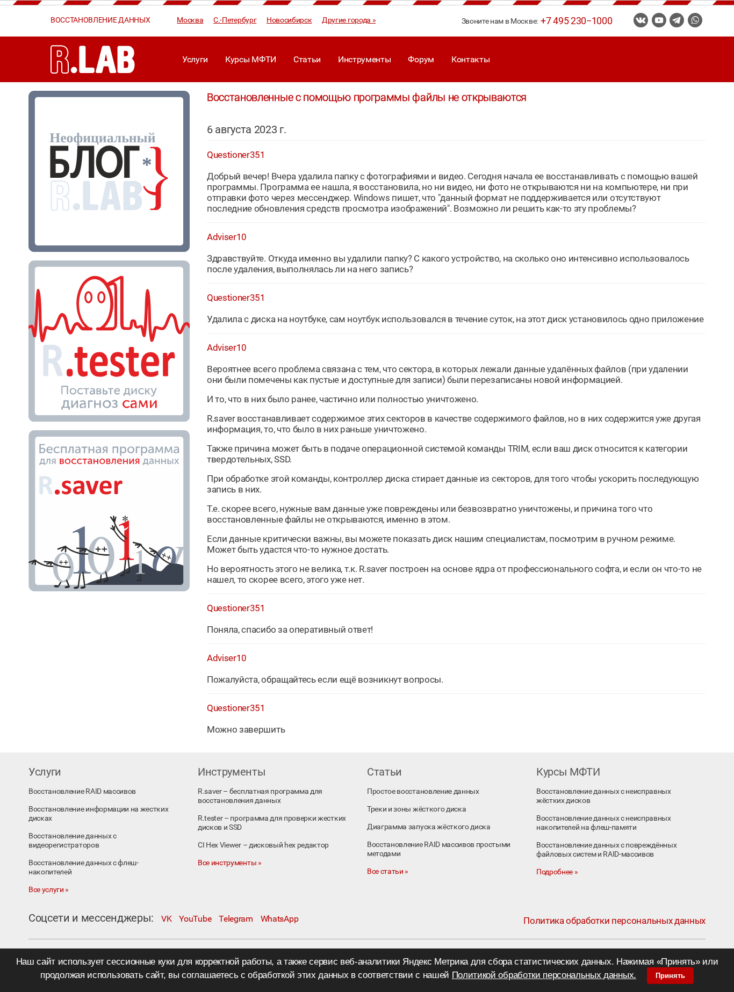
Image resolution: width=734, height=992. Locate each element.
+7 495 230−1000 (576, 21)
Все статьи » (387, 871)
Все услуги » (48, 889)
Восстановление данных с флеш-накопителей (83, 867)
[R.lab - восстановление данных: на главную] (93, 59)
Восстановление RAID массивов (82, 791)
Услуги (195, 59)
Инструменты (364, 59)
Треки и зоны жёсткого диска (416, 809)
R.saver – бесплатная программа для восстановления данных (260, 796)
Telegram (236, 919)
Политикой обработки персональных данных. (544, 975)
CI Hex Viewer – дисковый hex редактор (263, 845)
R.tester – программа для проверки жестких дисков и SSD (272, 823)
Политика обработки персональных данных (614, 920)
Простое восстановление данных (423, 791)
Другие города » (349, 20)
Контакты (470, 59)
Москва (190, 20)
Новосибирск (289, 20)
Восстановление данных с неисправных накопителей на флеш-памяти (603, 823)
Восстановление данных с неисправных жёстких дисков (603, 796)
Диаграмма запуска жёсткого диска (429, 826)
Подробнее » (557, 872)
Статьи (307, 59)
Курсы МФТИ (250, 59)
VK (166, 919)
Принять (670, 976)
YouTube (195, 919)
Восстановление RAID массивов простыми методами (438, 849)
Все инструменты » (230, 862)
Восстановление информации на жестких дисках (98, 814)
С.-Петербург (234, 20)
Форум (421, 59)
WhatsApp (279, 919)
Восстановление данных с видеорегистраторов (72, 840)
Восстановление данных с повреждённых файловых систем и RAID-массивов (606, 850)
